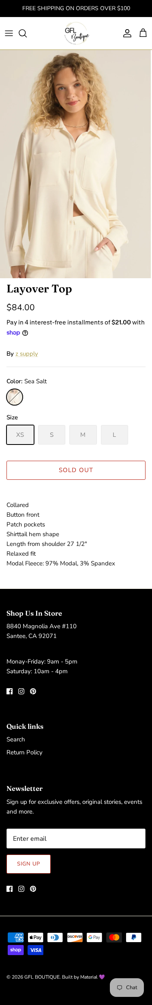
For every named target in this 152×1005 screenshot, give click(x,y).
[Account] (125, 33)
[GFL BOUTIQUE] (76, 33)
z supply (26, 354)
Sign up (28, 864)
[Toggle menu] (9, 33)
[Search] (27, 33)
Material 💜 (92, 977)
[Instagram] (21, 691)
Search (15, 739)
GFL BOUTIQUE (42, 977)
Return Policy (24, 752)
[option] (76, 164)
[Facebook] (9, 691)
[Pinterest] (33, 691)
